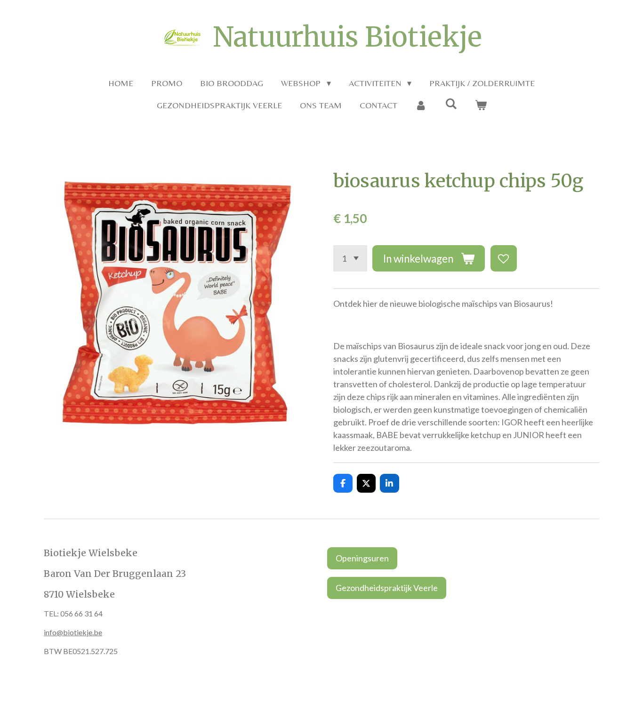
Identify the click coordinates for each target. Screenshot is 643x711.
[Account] (421, 105)
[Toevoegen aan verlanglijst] (503, 258)
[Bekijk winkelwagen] (480, 105)
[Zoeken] (450, 103)
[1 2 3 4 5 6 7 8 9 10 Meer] (350, 258)
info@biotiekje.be (73, 632)
